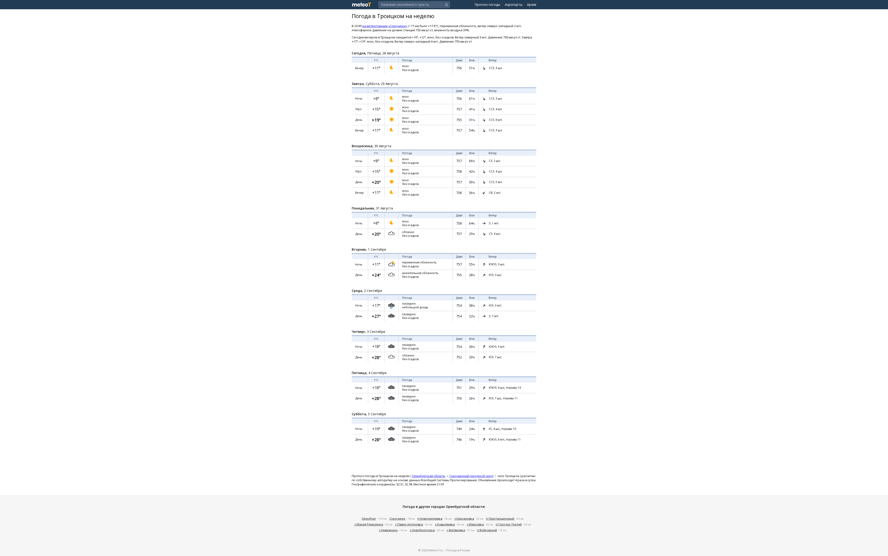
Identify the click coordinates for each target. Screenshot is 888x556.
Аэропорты (513, 4)
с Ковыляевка (445, 524)
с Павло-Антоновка (409, 524)
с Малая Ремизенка (369, 524)
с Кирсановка (464, 518)
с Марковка (475, 524)
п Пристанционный (500, 518)
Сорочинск (397, 518)
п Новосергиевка (429, 518)
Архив (531, 4)
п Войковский (487, 530)
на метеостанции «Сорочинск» (384, 26)
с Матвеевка (456, 530)
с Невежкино (388, 530)
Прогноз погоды (487, 4)
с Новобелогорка (422, 530)
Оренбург (369, 518)
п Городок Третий (509, 524)
